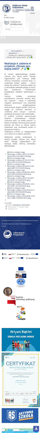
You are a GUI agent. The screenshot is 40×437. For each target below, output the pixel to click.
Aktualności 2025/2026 (21, 205)
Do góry (35, 224)
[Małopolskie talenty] (20, 269)
